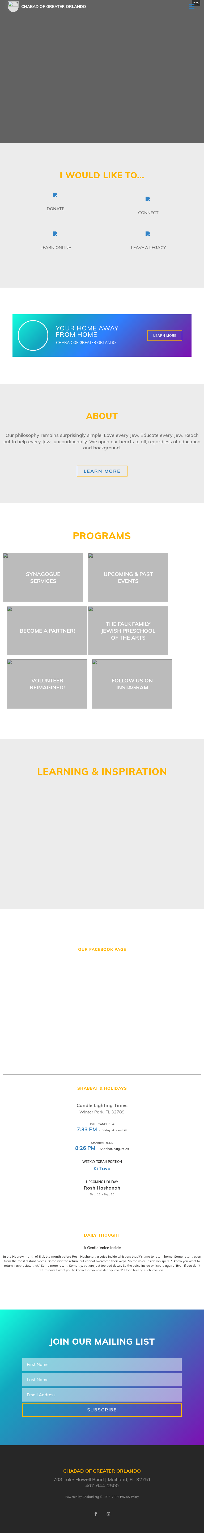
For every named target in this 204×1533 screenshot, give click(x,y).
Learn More (164, 335)
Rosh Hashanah (102, 1188)
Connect (148, 212)
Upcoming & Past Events (128, 577)
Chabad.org (91, 1497)
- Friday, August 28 (102, 1130)
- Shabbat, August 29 (102, 1149)
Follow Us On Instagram (132, 684)
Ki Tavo (102, 1168)
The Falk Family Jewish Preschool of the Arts (128, 630)
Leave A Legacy (148, 247)
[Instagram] (108, 1514)
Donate (55, 208)
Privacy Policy (129, 1497)
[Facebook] (96, 1514)
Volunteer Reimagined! (47, 684)
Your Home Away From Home (87, 331)
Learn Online (55, 247)
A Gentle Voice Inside (102, 1247)
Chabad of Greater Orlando (53, 6)
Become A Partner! (47, 630)
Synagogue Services (43, 577)
